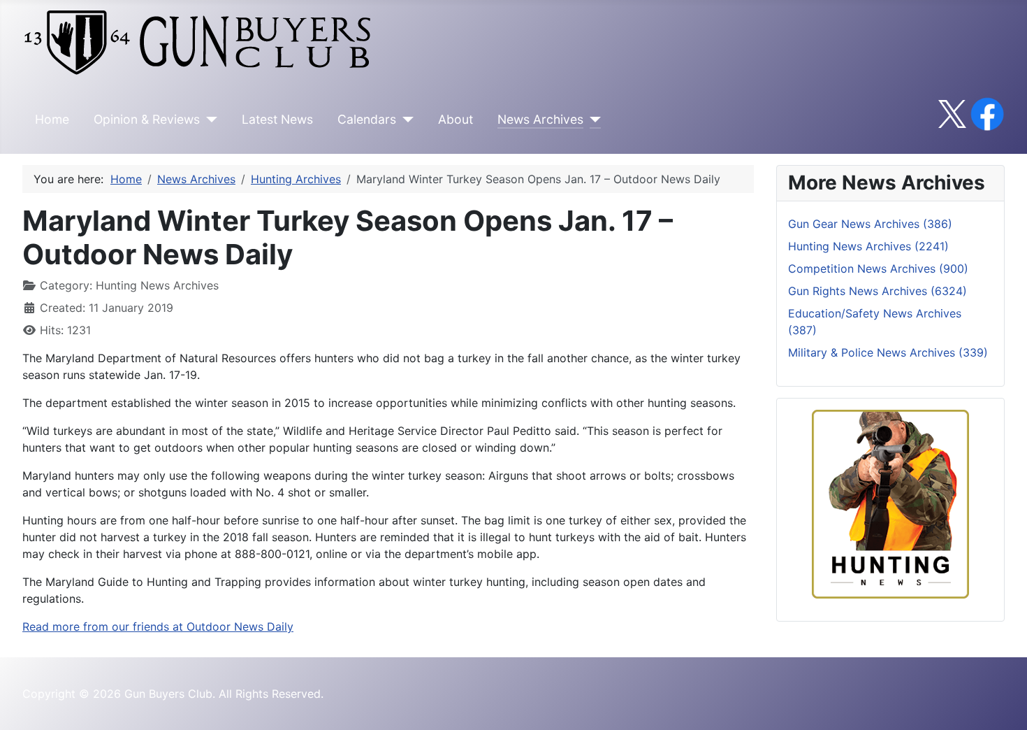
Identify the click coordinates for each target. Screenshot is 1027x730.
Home (52, 119)
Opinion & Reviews (147, 119)
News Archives (540, 119)
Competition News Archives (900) (878, 268)
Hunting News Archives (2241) (868, 246)
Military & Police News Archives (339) (888, 352)
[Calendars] (405, 119)
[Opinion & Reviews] (208, 119)
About (455, 119)
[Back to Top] (1002, 704)
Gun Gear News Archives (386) (870, 224)
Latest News (277, 119)
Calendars (366, 119)
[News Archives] (592, 119)
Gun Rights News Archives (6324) (877, 291)
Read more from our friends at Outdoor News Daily (157, 627)
